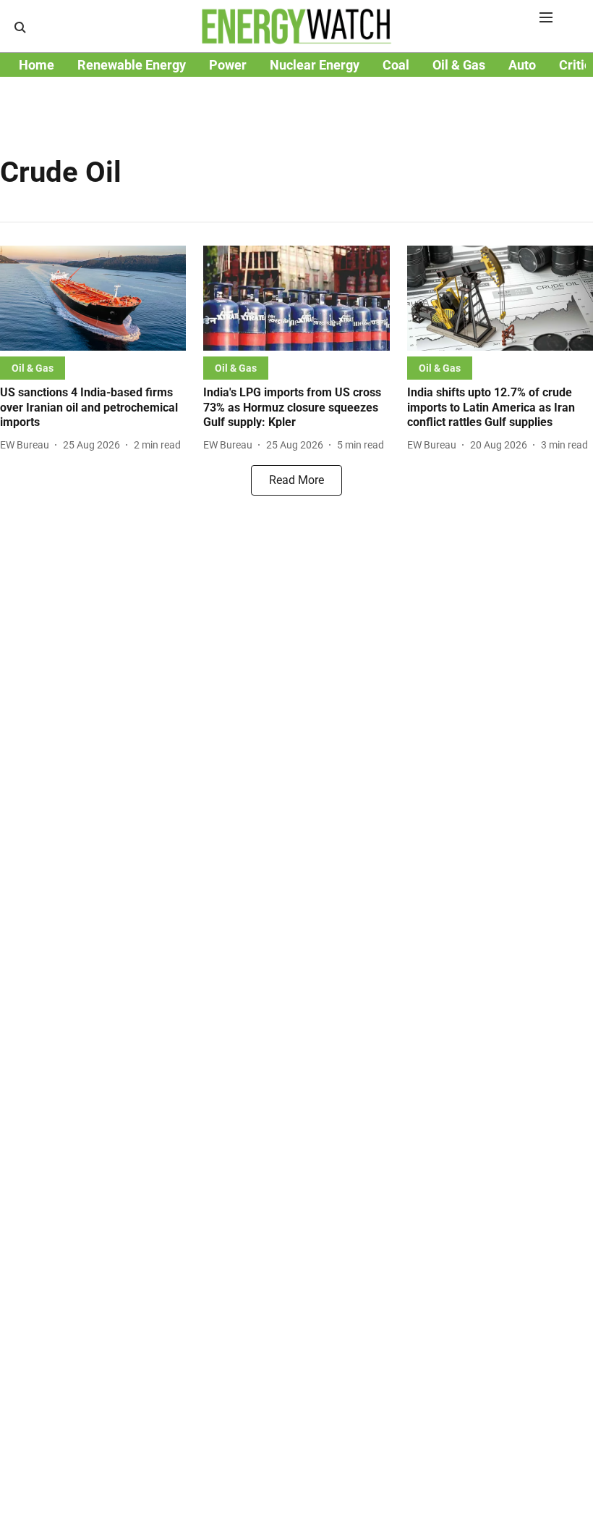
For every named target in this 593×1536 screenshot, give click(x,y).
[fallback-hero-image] (93, 298)
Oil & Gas (458, 64)
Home (36, 64)
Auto (522, 64)
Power (228, 64)
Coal (396, 64)
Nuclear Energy (314, 64)
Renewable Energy (131, 64)
